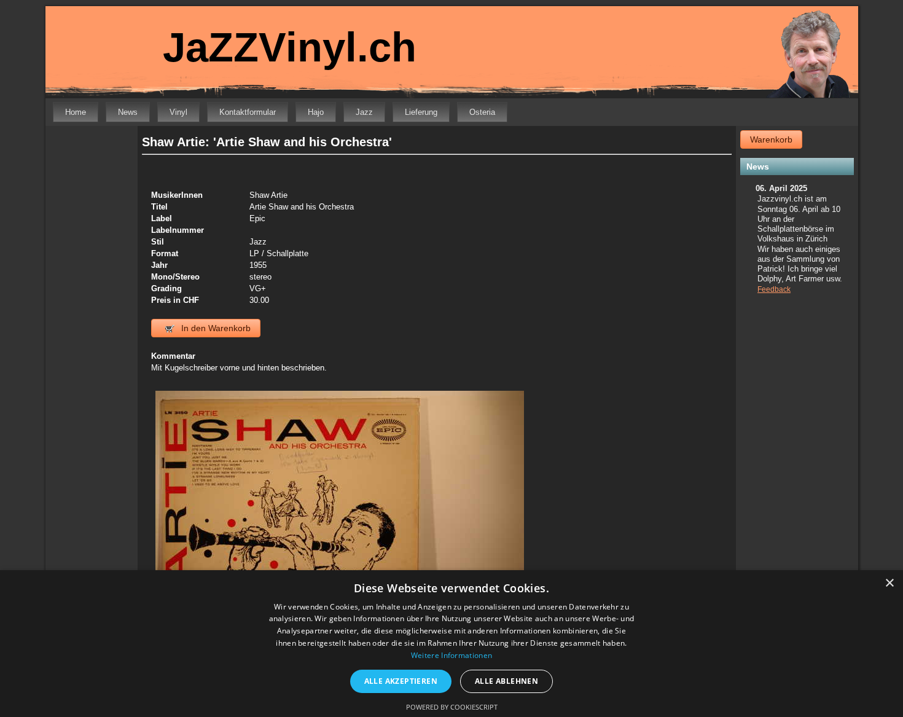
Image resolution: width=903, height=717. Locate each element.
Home (75, 112)
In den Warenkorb (215, 328)
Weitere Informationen (451, 655)
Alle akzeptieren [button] (400, 681)
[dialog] (451, 643)
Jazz (364, 112)
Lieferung (421, 112)
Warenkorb (771, 139)
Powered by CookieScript (452, 706)
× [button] (889, 583)
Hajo (316, 112)
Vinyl (178, 112)
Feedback (774, 289)
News (128, 112)
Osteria (482, 112)
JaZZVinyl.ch (289, 47)
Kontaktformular (247, 112)
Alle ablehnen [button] (506, 681)
